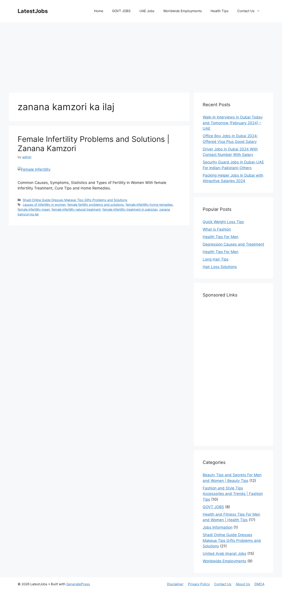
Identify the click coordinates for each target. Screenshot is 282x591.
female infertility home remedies (149, 204)
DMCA (259, 584)
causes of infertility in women (44, 204)
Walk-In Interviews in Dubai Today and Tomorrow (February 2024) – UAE (233, 123)
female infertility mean (34, 209)
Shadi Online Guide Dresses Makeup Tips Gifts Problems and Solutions (75, 200)
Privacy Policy (199, 584)
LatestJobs (33, 11)
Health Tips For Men (220, 237)
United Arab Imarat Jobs (224, 553)
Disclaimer (175, 584)
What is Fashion (217, 229)
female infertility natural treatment (76, 209)
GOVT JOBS (121, 11)
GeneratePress (78, 584)
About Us (243, 584)
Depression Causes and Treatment (233, 244)
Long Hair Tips (215, 259)
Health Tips (219, 11)
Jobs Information (217, 527)
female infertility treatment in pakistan (130, 209)
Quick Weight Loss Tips (223, 222)
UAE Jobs (146, 11)
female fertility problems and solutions (95, 204)
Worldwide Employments (182, 11)
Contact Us (245, 11)
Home (98, 11)
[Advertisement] (141, 55)
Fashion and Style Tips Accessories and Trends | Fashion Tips (233, 494)
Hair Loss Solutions (220, 267)
